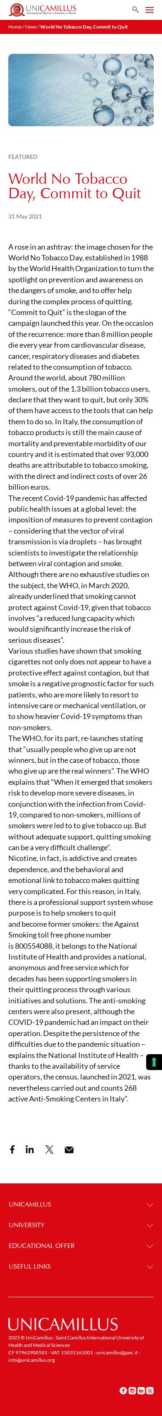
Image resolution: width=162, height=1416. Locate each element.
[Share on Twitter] (49, 1149)
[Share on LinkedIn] (30, 1149)
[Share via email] (69, 1150)
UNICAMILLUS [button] (30, 1204)
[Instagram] (132, 1390)
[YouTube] (150, 1390)
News (31, 27)
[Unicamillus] (42, 10)
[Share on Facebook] (12, 1149)
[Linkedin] (141, 1390)
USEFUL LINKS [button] (30, 1266)
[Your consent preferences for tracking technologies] (154, 1062)
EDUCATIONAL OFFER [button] (42, 1246)
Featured (23, 156)
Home (15, 27)
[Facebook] (123, 1390)
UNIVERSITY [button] (26, 1225)
